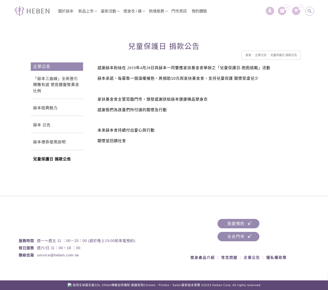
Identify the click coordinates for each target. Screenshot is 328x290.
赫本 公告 (42, 125)
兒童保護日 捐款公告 (283, 55)
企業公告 (261, 55)
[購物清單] (296, 9)
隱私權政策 (276, 257)
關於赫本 (65, 11)
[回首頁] (31, 11)
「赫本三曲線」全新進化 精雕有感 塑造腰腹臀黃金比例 (56, 85)
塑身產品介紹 (202, 257)
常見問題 (229, 257)
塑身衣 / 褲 (132, 11)
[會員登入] (270, 9)
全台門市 (236, 237)
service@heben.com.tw (58, 255)
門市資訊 (179, 11)
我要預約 (236, 224)
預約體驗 (199, 11)
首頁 (248, 55)
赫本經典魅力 (45, 108)
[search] (310, 11)
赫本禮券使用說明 (49, 142)
